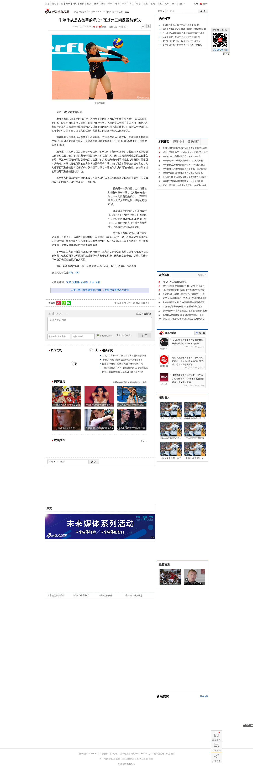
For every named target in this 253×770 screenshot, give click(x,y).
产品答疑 (170, 753)
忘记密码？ (127, 335)
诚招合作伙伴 (106, 595)
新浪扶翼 (163, 696)
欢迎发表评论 (143, 313)
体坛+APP (73, 272)
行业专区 (204, 696)
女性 (160, 3)
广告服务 (104, 753)
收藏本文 (123, 26)
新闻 (54, 3)
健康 (138, 3)
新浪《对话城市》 (82, 595)
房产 (174, 3)
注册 (196, 3)
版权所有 (131, 764)
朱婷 (68, 282)
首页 (47, 3)
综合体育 (84, 11)
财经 (75, 3)
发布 (145, 335)
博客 (103, 3)
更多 (181, 3)
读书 (110, 3)
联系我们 (114, 753)
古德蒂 (84, 282)
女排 (98, 282)
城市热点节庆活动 (56, 595)
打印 (138, 303)
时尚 (124, 3)
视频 (89, 3)
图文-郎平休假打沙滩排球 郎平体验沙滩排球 (122, 364)
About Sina (93, 753)
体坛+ (96, 26)
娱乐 (68, 3)
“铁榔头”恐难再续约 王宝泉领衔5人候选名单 (122, 359)
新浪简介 (83, 753)
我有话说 (113, 26)
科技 (82, 3)
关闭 (226, 53)
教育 (117, 3)
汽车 (167, 3)
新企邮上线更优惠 (134, 595)
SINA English (146, 753)
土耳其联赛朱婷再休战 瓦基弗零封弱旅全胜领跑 (124, 355)
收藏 (153, 3)
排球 (93, 11)
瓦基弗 (76, 282)
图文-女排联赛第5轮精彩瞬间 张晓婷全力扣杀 (123, 372)
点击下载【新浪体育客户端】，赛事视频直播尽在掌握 (100, 290)
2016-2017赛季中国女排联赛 (110, 11)
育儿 (131, 3)
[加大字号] (148, 26)
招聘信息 (124, 753)
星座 (146, 3)
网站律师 (135, 753)
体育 (61, 3)
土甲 (91, 282)
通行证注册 (159, 753)
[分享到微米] (58, 303)
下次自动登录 (106, 335)
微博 (96, 3)
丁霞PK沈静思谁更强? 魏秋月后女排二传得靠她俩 (125, 368)
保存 (128, 303)
